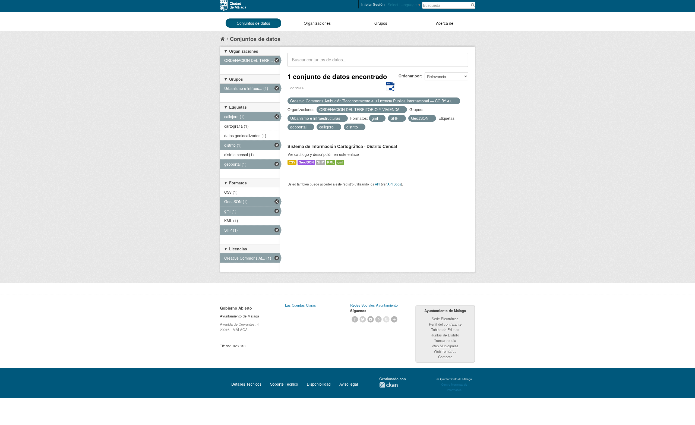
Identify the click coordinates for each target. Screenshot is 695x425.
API (377, 184)
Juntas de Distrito (445, 335)
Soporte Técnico (284, 384)
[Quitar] (455, 101)
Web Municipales (445, 345)
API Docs (394, 184)
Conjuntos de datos (253, 23)
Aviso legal (348, 384)
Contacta (445, 356)
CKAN (388, 385)
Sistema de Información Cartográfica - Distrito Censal (342, 146)
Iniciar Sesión (373, 4)
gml (340, 162)
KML (330, 162)
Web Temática (445, 351)
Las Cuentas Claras (300, 305)
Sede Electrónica (445, 318)
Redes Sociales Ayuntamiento (374, 305)
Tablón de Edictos (445, 329)
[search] (460, 63)
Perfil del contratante (445, 324)
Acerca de (444, 23)
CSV (292, 162)
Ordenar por (410, 75)
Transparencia (445, 340)
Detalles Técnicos (246, 384)
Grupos (380, 23)
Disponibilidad (319, 384)
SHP (320, 162)
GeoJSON (306, 162)
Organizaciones (317, 23)
